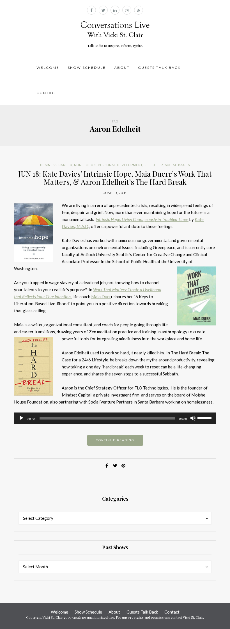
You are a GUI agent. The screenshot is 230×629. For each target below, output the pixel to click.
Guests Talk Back (159, 67)
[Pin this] (123, 465)
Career (65, 165)
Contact (47, 93)
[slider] (205, 418)
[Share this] (106, 465)
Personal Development (120, 165)
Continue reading (115, 440)
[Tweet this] (115, 465)
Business (48, 165)
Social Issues (177, 165)
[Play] (21, 418)
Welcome (47, 67)
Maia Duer (101, 296)
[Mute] (193, 418)
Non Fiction (85, 165)
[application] (115, 418)
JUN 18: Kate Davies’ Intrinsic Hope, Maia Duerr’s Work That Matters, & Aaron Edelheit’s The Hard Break (115, 178)
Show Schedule (87, 67)
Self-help (153, 165)
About (122, 67)
